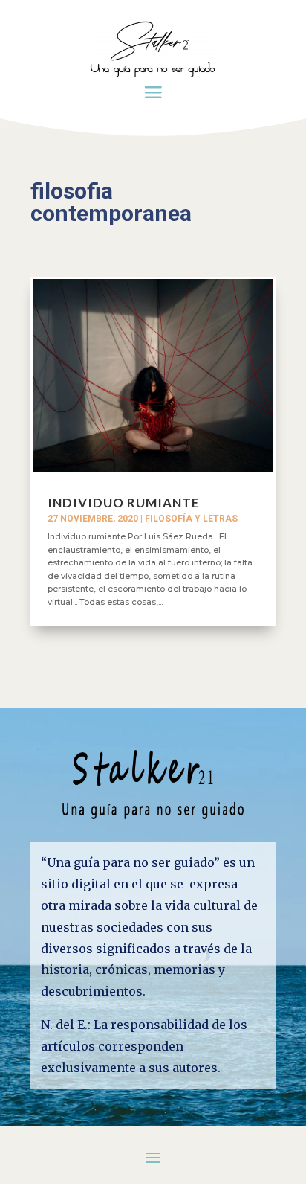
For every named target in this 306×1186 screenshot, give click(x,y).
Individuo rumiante (124, 502)
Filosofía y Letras (191, 518)
